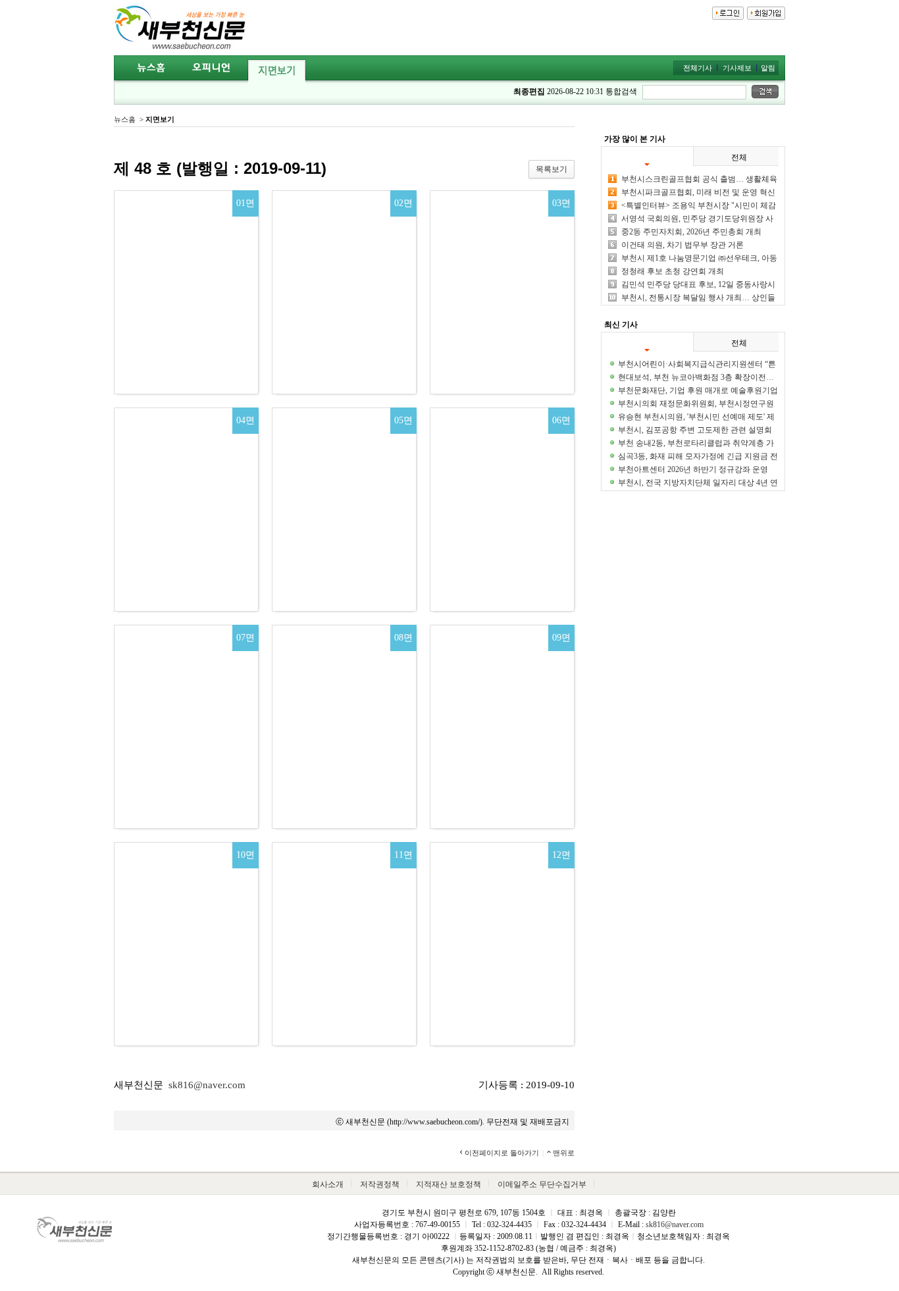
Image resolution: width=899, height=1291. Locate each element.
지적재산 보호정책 (448, 1184)
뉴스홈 (125, 119)
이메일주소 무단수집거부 (542, 1184)
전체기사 (697, 68)
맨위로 (564, 1153)
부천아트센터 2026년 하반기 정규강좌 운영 (693, 469)
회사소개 (328, 1184)
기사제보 (737, 68)
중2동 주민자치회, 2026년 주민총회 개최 (691, 231)
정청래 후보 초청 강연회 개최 (672, 271)
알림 (768, 68)
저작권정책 (379, 1184)
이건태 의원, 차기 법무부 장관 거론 (682, 245)
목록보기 (551, 169)
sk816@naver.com (206, 1085)
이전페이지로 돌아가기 (502, 1153)
